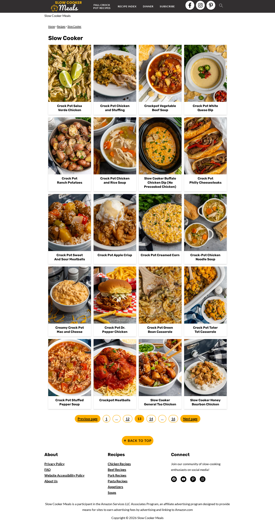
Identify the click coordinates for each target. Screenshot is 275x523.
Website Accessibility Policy (64, 475)
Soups (112, 492)
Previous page (88, 419)
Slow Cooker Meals (57, 16)
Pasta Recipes (117, 481)
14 (151, 419)
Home (51, 26)
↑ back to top (137, 441)
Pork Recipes (117, 475)
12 (128, 419)
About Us (51, 481)
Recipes (61, 26)
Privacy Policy (54, 464)
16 (173, 419)
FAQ (47, 470)
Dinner (148, 6)
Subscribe (167, 6)
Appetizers (115, 487)
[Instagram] (200, 5)
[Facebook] (189, 5)
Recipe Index (127, 6)
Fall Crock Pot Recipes (102, 6)
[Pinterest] (210, 5)
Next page (190, 419)
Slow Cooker (74, 26)
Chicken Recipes (119, 464)
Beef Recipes (117, 470)
